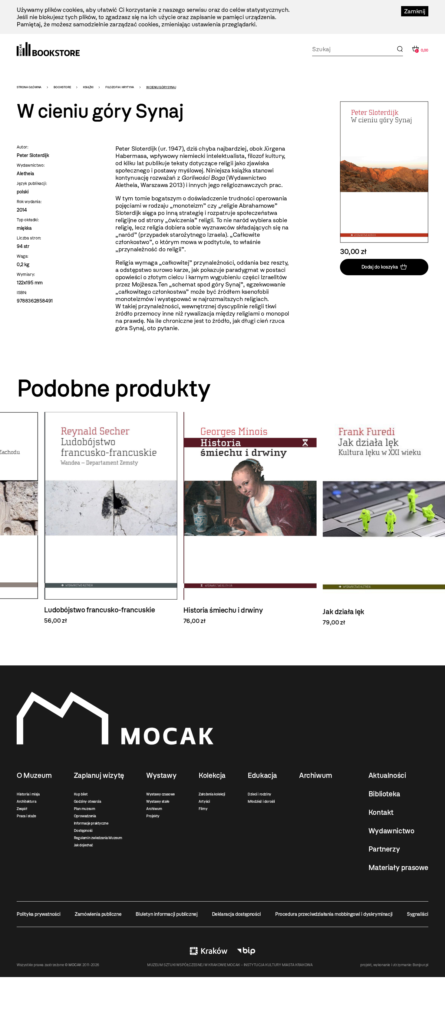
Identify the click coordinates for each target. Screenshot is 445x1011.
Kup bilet (80, 794)
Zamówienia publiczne (98, 914)
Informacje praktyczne (91, 823)
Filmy (203, 809)
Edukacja (262, 775)
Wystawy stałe (157, 801)
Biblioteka (384, 794)
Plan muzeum (84, 809)
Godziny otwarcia (87, 801)
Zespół (22, 809)
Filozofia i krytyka (119, 87)
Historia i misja (28, 794)
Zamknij (414, 11)
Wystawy (161, 775)
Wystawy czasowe (160, 794)
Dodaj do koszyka (379, 267)
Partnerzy (384, 849)
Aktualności (387, 775)
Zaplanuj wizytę (99, 775)
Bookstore (62, 87)
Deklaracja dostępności (236, 914)
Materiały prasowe (398, 867)
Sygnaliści (417, 914)
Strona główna (29, 87)
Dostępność (83, 831)
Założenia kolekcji (212, 794)
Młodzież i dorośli (261, 801)
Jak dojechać (83, 845)
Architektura (26, 801)
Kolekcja (212, 775)
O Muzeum (34, 775)
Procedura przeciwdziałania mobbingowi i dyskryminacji (334, 914)
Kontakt (381, 812)
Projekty (153, 816)
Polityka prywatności (39, 914)
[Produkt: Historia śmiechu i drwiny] (222, 518)
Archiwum (154, 809)
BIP (246, 951)
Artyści (204, 801)
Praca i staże (26, 816)
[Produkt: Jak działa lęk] (361, 519)
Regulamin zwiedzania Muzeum (98, 838)
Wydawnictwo (391, 831)
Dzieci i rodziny (259, 794)
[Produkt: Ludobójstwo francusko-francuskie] (83, 518)
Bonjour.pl (420, 965)
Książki (88, 87)
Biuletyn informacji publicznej (166, 914)
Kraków (208, 951)
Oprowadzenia (85, 816)
